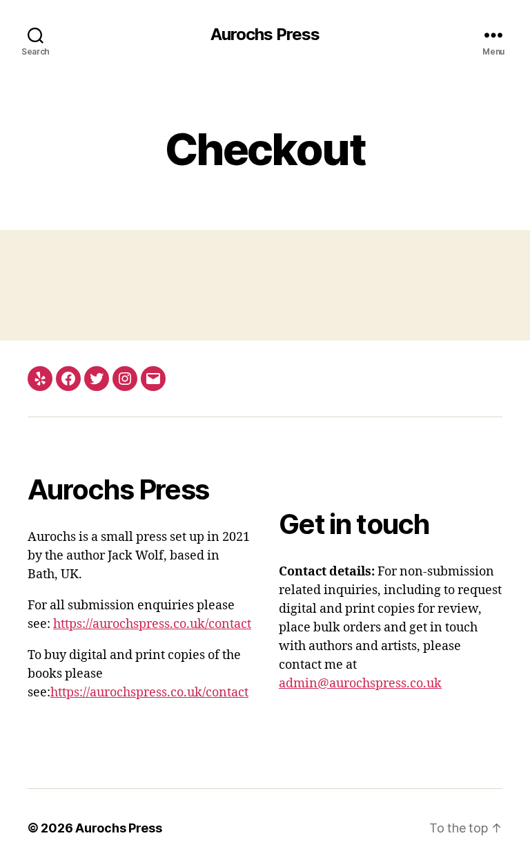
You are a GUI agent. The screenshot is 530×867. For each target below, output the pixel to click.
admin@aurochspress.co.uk (360, 684)
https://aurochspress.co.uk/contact (152, 624)
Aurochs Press (265, 34)
